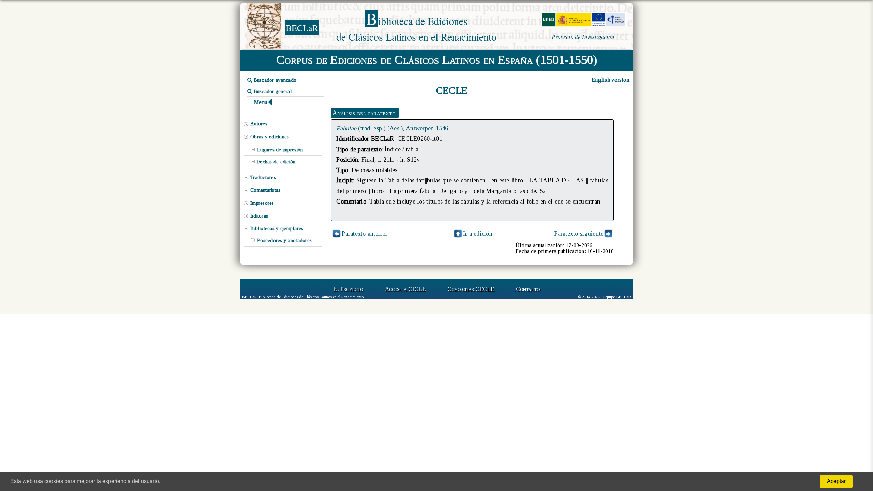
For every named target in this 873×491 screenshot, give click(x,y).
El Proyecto (348, 289)
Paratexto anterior (364, 233)
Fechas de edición (276, 161)
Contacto (528, 289)
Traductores (263, 177)
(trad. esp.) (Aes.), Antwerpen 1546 (392, 128)
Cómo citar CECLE (470, 289)
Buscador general (272, 91)
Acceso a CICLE (405, 289)
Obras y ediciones (269, 136)
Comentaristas (265, 190)
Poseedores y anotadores (284, 240)
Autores (258, 124)
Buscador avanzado (274, 80)
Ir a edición (477, 233)
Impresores (262, 203)
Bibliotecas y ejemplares (276, 228)
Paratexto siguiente (578, 233)
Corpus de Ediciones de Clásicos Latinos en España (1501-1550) (436, 59)
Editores (259, 216)
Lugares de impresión (280, 149)
